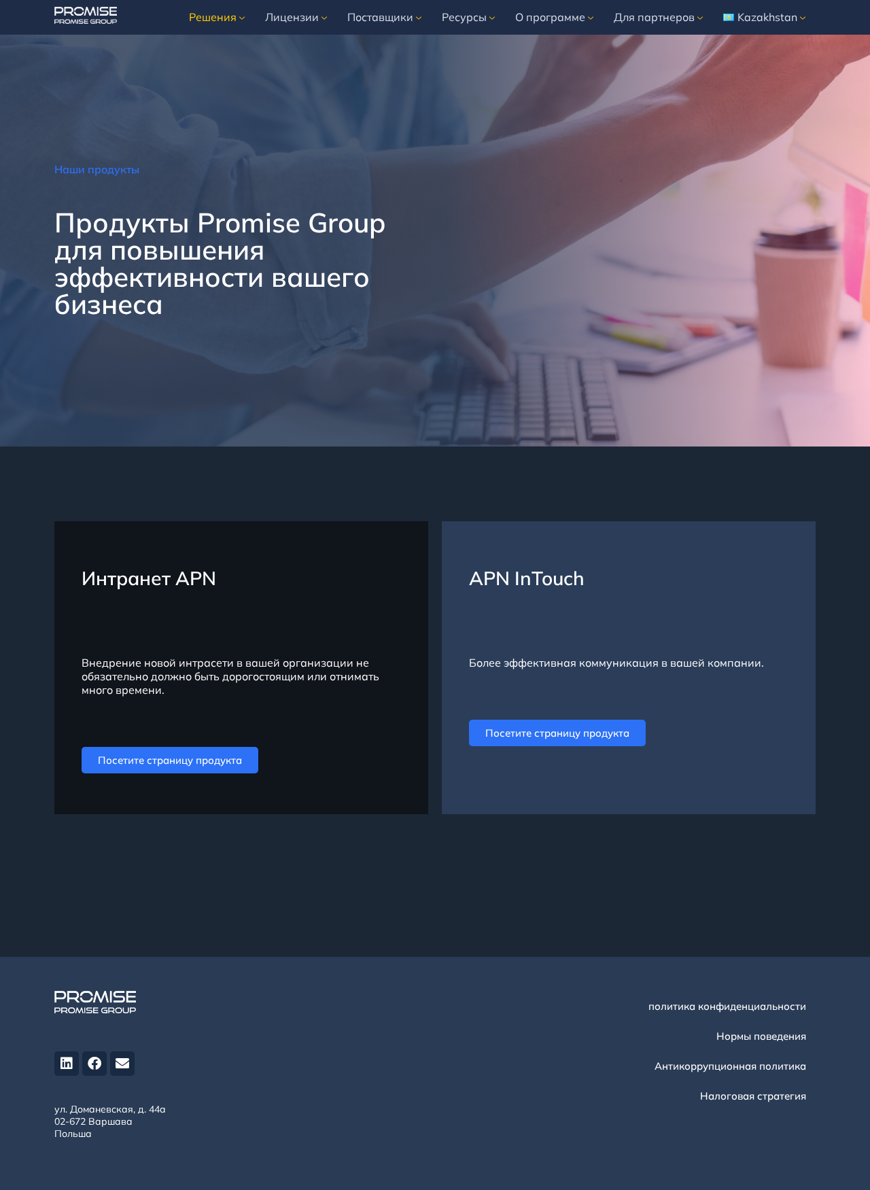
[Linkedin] (66, 1063)
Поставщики (380, 17)
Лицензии (292, 17)
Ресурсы (464, 17)
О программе (550, 17)
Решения (213, 17)
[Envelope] (122, 1063)
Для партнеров (654, 17)
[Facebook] (94, 1063)
